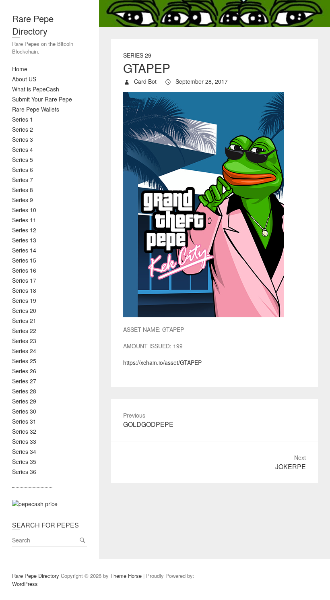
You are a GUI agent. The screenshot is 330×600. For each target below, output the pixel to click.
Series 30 (24, 411)
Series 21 (24, 321)
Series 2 (22, 129)
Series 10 (24, 210)
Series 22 (24, 331)
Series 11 (24, 220)
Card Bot (144, 81)
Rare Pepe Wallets (35, 109)
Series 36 (24, 472)
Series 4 (22, 149)
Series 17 (24, 280)
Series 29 (24, 401)
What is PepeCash (35, 89)
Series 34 (24, 451)
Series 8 (22, 190)
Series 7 (22, 180)
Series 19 (24, 300)
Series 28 (24, 391)
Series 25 (24, 361)
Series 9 (22, 200)
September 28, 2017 (201, 81)
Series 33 (24, 441)
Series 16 (24, 270)
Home (19, 69)
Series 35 (24, 461)
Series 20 (24, 310)
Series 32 (24, 431)
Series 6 (22, 170)
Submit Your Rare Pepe (42, 99)
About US (24, 79)
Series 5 (22, 159)
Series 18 (24, 290)
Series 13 (24, 240)
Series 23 (24, 341)
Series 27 (24, 381)
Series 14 (24, 250)
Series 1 (22, 119)
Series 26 (24, 371)
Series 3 (22, 139)
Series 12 (24, 230)
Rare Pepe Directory (33, 24)
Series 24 (24, 351)
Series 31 (24, 421)
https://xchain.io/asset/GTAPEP (162, 362)
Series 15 (24, 260)
